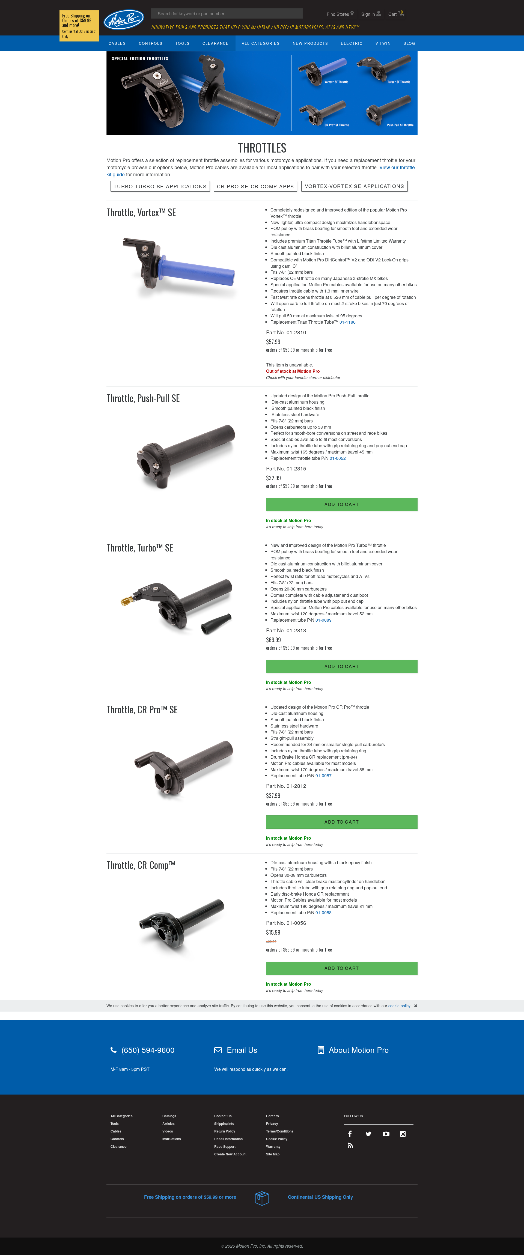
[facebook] (350, 1134)
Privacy (272, 1123)
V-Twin (383, 43)
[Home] (123, 19)
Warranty (273, 1146)
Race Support (225, 1146)
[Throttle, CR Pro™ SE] (182, 767)
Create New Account (230, 1154)
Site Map (272, 1154)
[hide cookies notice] (416, 1006)
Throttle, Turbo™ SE (139, 547)
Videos (167, 1131)
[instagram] (403, 1134)
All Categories (261, 43)
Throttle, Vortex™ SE (141, 212)
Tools (182, 43)
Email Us (242, 1049)
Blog (409, 43)
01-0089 (323, 620)
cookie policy (399, 1005)
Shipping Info (224, 1123)
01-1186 (348, 322)
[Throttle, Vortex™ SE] (182, 270)
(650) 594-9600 (148, 1049)
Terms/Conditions (279, 1131)
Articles (168, 1123)
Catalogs (169, 1115)
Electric (352, 43)
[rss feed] (350, 1146)
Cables (117, 43)
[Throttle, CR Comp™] (182, 923)
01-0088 (323, 912)
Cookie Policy (276, 1138)
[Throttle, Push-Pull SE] (182, 456)
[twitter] (368, 1134)
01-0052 (338, 458)
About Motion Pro (359, 1049)
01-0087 (323, 775)
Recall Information (228, 1138)
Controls (151, 43)
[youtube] (386, 1134)
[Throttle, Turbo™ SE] (182, 605)
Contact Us (223, 1115)
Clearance (216, 43)
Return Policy (224, 1131)
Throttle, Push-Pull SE (143, 398)
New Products (310, 43)
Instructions (171, 1138)
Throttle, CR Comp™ (140, 865)
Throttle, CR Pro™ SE (142, 709)
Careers (272, 1115)
